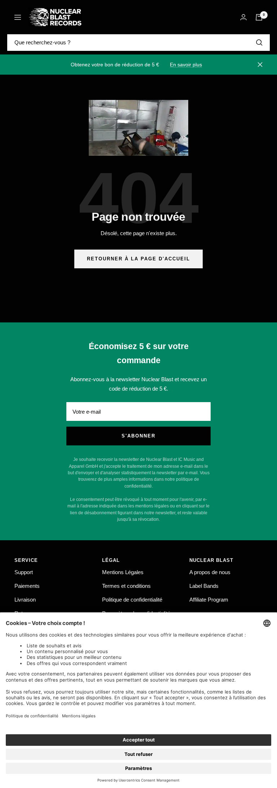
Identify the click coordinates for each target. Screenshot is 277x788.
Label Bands (204, 586)
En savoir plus (186, 64)
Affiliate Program (208, 599)
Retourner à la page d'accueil (138, 258)
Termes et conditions (126, 586)
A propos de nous (209, 572)
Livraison (25, 599)
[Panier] (259, 17)
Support (23, 572)
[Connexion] (243, 17)
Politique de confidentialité (132, 599)
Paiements (27, 586)
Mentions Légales (123, 572)
